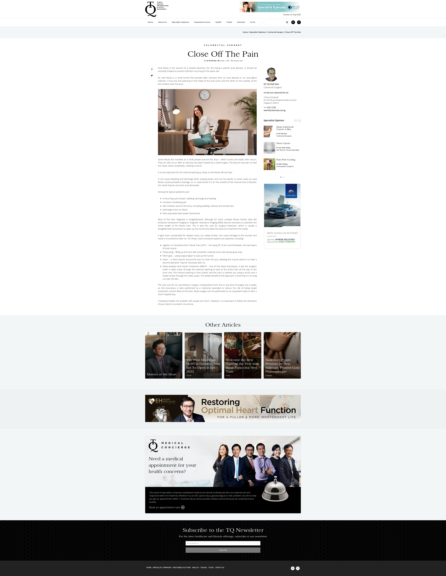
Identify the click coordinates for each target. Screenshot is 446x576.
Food (252, 22)
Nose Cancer (283, 143)
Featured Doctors (202, 22)
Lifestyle (241, 22)
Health (218, 22)
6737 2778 (271, 107)
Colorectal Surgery (275, 32)
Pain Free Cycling (285, 159)
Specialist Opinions (180, 22)
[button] (280, 177)
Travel (229, 22)
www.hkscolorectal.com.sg (274, 110)
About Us (162, 22)
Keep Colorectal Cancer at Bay (285, 128)
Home (150, 22)
